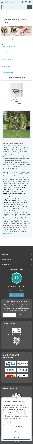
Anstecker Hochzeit (7, 40)
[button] (22, 2)
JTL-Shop (19, 441)
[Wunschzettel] (26, 2)
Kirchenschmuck (6, 59)
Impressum (6, 422)
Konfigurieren (17, 432)
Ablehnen (17, 437)
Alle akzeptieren (17, 426)
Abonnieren (23, 315)
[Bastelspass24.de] (10, 2)
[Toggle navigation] (2, 1)
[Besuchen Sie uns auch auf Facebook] (21, 290)
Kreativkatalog (7, 233)
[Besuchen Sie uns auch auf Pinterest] (16, 290)
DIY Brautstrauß (6, 66)
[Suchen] (29, 7)
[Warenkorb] (30, 2)
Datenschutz (15, 422)
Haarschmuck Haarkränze (9, 46)
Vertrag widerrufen (16, 295)
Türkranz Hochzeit (7, 73)
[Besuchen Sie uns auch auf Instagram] (12, 290)
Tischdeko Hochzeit (7, 53)
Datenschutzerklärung (11, 307)
